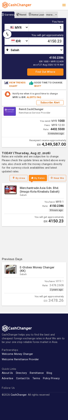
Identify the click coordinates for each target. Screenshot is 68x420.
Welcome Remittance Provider (20, 359)
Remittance (37, 373)
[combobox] (17, 27)
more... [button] (50, 14)
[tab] (8, 15)
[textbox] (17, 27)
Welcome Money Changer (17, 354)
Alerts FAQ (34, 97)
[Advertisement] (34, 240)
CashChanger (18, 394)
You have (57, 22)
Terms (36, 378)
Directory (21, 373)
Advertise (7, 378)
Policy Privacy (51, 378)
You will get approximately (47, 35)
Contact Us (23, 378)
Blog (49, 373)
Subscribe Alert (50, 102)
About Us (7, 373)
